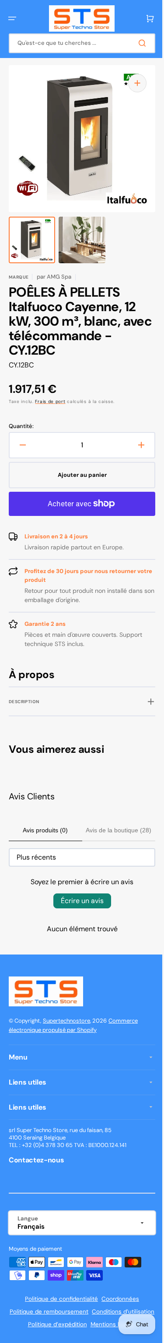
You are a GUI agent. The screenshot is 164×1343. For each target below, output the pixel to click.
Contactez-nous (36, 1160)
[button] (12, 18)
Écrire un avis (78, 900)
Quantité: (21, 426)
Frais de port (50, 401)
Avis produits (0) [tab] (42, 830)
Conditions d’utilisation (47, 1324)
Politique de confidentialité (58, 1299)
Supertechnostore (66, 1020)
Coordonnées (117, 1299)
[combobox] (79, 43)
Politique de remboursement (78, 1311)
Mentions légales (79, 1337)
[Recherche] (137, 43)
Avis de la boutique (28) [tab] (112, 830)
